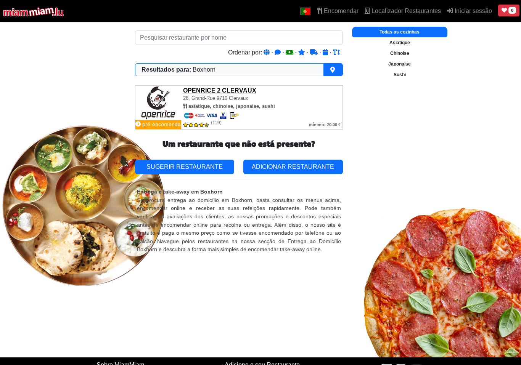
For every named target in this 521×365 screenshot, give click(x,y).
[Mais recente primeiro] (326, 52)
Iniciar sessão (472, 11)
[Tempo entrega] (314, 52)
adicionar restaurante (293, 166)
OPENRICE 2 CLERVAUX (219, 90)
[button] (305, 11)
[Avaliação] (302, 52)
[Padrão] (267, 52)
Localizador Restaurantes (405, 11)
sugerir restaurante (184, 166)
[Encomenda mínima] (290, 52)
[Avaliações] (278, 52)
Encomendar (340, 11)
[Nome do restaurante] (336, 52)
